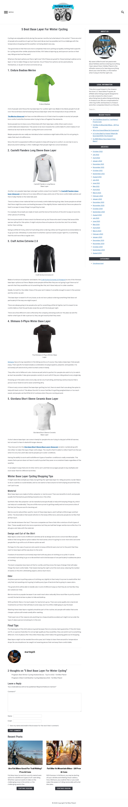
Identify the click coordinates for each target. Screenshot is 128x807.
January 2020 (97, 237)
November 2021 (98, 167)
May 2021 (96, 186)
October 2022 (98, 151)
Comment (12, 691)
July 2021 (96, 180)
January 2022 (97, 161)
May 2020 (96, 224)
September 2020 (99, 212)
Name (10, 716)
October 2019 (98, 247)
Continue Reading (25, 788)
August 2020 (97, 215)
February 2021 (98, 196)
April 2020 (96, 228)
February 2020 (98, 234)
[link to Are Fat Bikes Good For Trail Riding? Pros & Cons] (25, 753)
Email (10, 721)
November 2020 (98, 205)
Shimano (11, 362)
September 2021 (99, 174)
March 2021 (97, 193)
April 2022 (96, 158)
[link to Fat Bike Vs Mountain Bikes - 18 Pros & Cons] (63, 753)
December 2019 (98, 240)
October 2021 (98, 170)
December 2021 (98, 164)
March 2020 (97, 231)
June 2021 (96, 183)
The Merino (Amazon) (16, 116)
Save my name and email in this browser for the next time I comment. (34, 726)
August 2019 (97, 253)
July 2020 (96, 218)
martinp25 (30, 652)
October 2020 (98, 209)
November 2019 (98, 244)
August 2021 (97, 177)
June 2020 (96, 221)
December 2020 (98, 202)
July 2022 (96, 155)
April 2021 (96, 190)
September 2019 (99, 250)
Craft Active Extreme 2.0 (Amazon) (53, 280)
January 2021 (97, 199)
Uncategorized (98, 263)
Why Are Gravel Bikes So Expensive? (106, 130)
